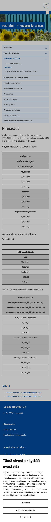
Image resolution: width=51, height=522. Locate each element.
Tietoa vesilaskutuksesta (13, 63)
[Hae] (46, 5)
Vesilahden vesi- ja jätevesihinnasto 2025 (24, 396)
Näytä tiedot (25, 517)
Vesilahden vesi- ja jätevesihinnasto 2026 (24, 393)
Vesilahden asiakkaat (12, 58)
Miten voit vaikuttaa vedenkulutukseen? (18, 121)
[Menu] (47, 12)
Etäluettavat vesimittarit (12, 83)
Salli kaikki (25, 503)
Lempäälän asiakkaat (11, 53)
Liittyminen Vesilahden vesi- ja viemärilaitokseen (21, 71)
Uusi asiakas (8, 48)
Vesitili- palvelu (9, 105)
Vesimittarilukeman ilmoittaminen (16, 78)
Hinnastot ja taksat (10, 99)
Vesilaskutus (8, 94)
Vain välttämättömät (25, 510)
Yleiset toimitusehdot (12, 115)
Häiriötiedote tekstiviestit (13, 89)
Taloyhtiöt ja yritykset (12, 110)
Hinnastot (8, 67)
